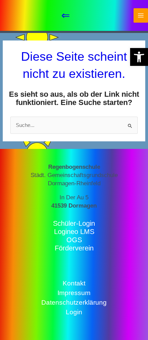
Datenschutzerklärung (74, 302)
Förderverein (74, 248)
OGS (74, 240)
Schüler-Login (74, 223)
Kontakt (74, 283)
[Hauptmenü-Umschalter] (141, 15)
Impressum (74, 292)
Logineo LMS (74, 231)
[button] (139, 57)
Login (74, 312)
